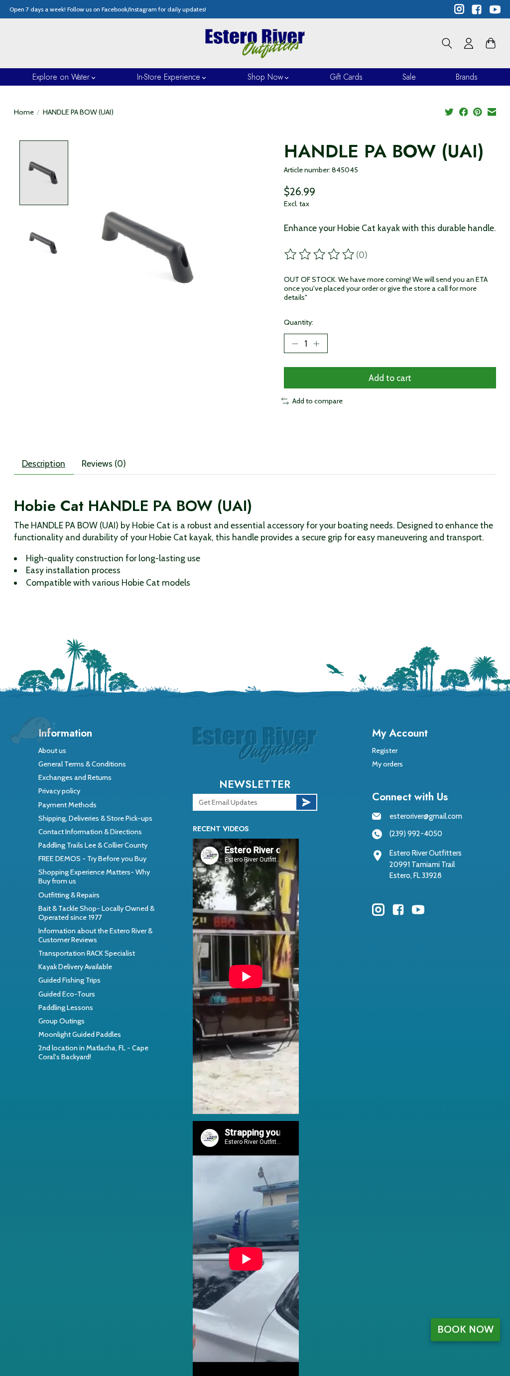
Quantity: (298, 322)
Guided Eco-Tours (66, 994)
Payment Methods (67, 804)
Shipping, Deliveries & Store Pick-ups (95, 818)
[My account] (469, 43)
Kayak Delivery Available (75, 966)
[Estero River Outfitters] (255, 43)
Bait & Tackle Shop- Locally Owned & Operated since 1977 (96, 913)
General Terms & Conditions (82, 763)
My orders (387, 763)
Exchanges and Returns (75, 777)
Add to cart (390, 378)
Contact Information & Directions (90, 831)
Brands (467, 77)
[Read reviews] (320, 254)
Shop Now (265, 77)
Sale (409, 77)
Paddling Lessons (65, 1007)
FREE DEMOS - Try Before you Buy (92, 858)
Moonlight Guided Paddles (79, 1034)
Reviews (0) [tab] (104, 463)
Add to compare (317, 400)
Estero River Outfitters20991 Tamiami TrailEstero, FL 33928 (425, 864)
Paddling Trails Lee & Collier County (92, 845)
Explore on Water (61, 77)
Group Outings (61, 1020)
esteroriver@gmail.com (425, 816)
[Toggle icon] (447, 43)
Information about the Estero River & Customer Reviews (95, 935)
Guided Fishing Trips (69, 980)
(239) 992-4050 (415, 833)
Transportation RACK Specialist (86, 953)
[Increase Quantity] (316, 343)
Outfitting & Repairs (69, 894)
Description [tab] (43, 463)
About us (52, 750)
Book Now (465, 1329)
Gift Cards (346, 77)
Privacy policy (59, 790)
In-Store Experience (168, 77)
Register (384, 750)
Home (24, 112)
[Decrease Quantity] (295, 343)
